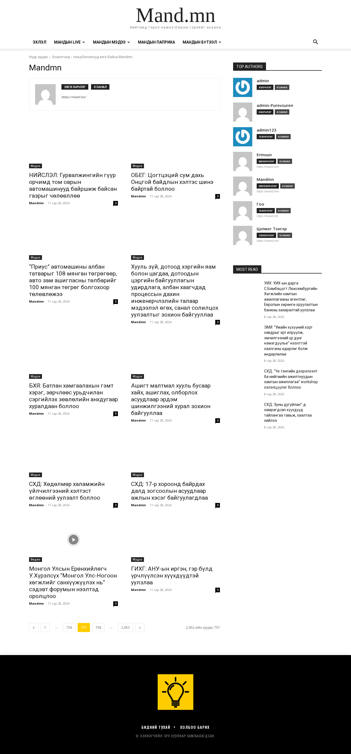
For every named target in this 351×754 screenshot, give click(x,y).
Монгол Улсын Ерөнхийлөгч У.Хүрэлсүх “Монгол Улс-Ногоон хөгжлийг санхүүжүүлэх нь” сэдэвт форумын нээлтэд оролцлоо (73, 582)
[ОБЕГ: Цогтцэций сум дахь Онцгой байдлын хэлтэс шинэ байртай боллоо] (175, 146)
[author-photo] (48, 94)
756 (69, 627)
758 (98, 627)
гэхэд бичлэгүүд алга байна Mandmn (102, 57)
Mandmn (36, 203)
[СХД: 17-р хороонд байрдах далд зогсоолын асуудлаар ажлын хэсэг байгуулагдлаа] (175, 455)
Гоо (260, 204)
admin (263, 80)
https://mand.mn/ (73, 97)
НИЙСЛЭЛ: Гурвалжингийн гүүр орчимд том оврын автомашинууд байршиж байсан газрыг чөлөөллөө (73, 185)
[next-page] (140, 627)
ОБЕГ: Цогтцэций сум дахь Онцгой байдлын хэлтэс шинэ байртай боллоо (172, 182)
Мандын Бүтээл (200, 42)
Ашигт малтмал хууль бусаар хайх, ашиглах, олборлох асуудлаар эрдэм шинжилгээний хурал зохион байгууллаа (171, 399)
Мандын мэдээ (109, 42)
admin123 (266, 130)
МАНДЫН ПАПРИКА (156, 42)
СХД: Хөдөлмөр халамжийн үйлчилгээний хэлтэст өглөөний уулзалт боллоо (66, 491)
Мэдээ (35, 166)
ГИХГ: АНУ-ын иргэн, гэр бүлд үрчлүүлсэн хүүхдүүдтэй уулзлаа (172, 575)
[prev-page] (33, 627)
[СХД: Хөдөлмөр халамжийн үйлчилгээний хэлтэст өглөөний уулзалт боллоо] (73, 455)
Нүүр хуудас (38, 57)
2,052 (125, 627)
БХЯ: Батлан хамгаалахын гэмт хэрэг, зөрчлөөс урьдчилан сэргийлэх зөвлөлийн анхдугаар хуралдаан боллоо (73, 395)
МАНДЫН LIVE (67, 42)
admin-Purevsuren (275, 105)
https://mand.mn (267, 216)
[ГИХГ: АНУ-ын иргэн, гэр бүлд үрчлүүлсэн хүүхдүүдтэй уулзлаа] (175, 539)
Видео (35, 559)
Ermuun (264, 154)
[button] (315, 42)
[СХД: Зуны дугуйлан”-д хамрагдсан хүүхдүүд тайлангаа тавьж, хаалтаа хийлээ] (246, 411)
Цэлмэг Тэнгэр (272, 228)
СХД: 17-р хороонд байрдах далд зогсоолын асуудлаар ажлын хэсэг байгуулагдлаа (169, 491)
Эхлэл (39, 42)
